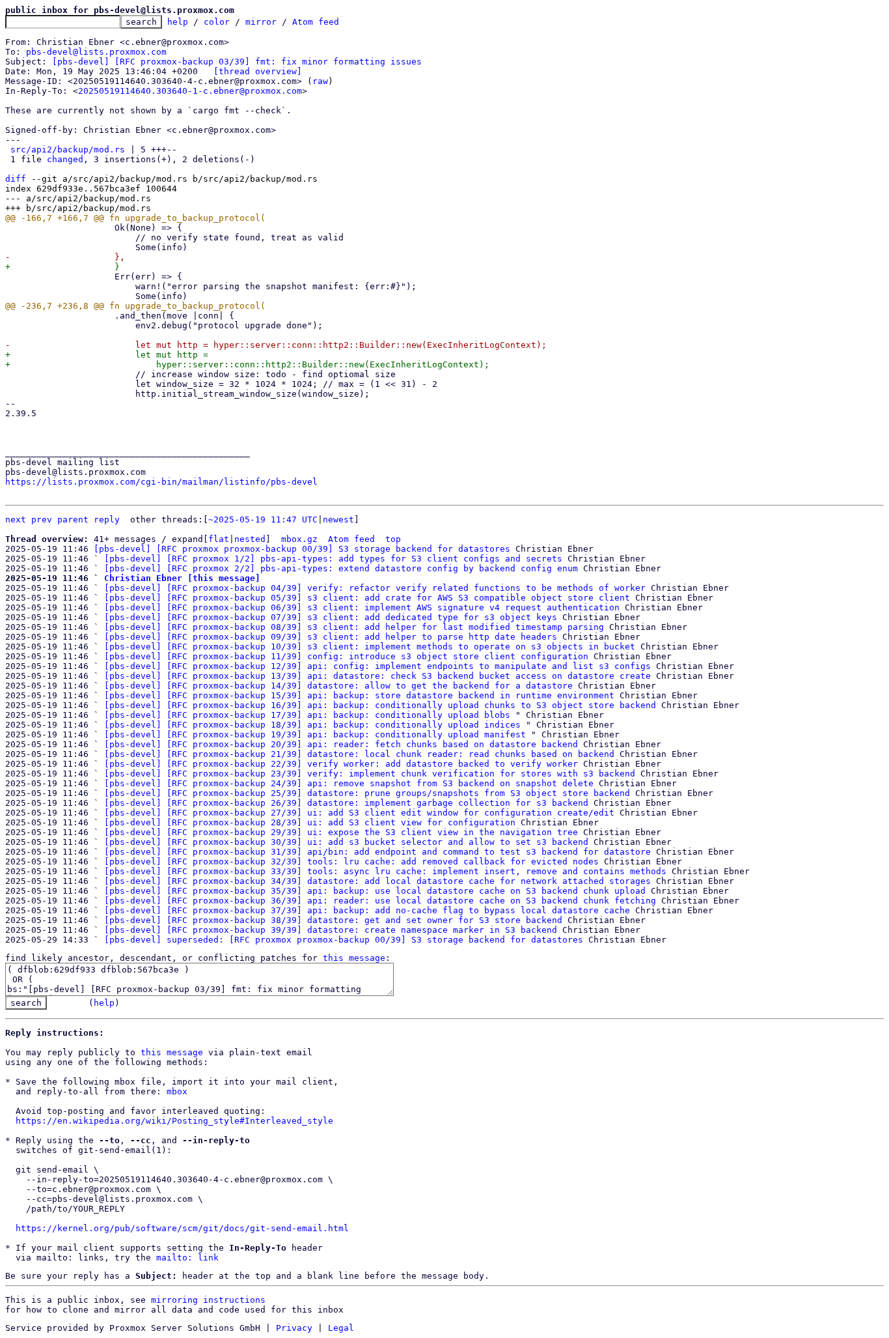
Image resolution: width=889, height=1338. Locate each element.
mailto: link (187, 1257)
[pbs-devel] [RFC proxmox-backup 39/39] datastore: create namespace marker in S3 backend (330, 930)
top (393, 539)
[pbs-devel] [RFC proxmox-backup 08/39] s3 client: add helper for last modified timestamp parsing (354, 627)
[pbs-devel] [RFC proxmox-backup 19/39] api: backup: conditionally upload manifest (315, 734)
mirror (261, 22)
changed (65, 159)
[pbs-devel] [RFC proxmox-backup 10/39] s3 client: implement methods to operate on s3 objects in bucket (369, 646)
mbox (177, 1091)
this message (354, 958)
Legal (341, 1328)
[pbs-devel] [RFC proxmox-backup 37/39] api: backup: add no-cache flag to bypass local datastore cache (367, 910)
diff (15, 179)
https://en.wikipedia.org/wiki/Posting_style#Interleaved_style (174, 1121)
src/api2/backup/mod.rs (67, 149)
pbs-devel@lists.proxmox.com (96, 52)
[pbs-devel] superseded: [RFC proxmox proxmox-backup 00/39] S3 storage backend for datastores (343, 940)
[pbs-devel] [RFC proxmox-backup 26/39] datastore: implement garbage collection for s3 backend (346, 803)
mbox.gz (299, 539)
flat (218, 539)
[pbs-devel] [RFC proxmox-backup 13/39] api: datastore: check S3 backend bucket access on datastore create (377, 676)
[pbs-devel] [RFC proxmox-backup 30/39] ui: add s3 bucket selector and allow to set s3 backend (346, 842)
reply (107, 519)
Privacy (294, 1328)
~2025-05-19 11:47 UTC (263, 519)
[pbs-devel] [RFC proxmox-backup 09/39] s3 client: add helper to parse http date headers (330, 637)
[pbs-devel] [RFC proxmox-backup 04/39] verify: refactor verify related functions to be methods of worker (375, 588)
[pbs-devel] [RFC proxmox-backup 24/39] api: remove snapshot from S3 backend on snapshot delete (349, 783)
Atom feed (315, 22)
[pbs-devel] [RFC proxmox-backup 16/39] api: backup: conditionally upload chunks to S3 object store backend (380, 705)
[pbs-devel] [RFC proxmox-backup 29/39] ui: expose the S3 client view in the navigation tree (341, 832)
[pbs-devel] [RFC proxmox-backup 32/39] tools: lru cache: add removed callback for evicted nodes (351, 861)
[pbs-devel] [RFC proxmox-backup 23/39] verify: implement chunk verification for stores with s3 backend (369, 773)
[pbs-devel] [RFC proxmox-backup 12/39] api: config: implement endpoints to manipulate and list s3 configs (377, 666)
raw (320, 81)
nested (250, 539)
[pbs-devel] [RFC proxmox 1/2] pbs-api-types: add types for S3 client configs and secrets (333, 558)
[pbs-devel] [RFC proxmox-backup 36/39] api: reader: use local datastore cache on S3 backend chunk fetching (380, 900)
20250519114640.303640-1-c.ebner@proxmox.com (190, 91)
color (217, 22)
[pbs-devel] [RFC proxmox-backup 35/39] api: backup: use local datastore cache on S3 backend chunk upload (375, 891)
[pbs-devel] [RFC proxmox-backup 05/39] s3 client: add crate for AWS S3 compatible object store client (367, 598)
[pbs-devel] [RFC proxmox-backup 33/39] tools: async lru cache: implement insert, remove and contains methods (385, 871)
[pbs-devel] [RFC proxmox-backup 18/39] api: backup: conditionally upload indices (312, 725)
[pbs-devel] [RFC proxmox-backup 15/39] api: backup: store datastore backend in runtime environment (359, 695)
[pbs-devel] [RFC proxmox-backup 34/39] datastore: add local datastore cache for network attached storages (377, 881)
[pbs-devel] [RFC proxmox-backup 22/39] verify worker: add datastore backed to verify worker (341, 764)
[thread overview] (257, 71)
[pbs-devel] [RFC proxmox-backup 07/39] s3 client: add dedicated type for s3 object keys (330, 617)
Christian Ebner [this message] (182, 578)
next (15, 519)
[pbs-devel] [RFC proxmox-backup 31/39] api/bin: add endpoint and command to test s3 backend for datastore (377, 852)
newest (338, 519)
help (177, 22)
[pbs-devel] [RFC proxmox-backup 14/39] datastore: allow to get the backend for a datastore (338, 685)
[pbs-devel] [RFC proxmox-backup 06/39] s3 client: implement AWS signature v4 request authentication (362, 607)
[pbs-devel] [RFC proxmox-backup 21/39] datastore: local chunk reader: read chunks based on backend (359, 754)
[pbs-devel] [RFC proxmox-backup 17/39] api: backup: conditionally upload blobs (307, 715)
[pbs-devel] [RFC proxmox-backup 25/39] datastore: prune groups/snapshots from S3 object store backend (367, 793)
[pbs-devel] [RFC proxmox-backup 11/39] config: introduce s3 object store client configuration (346, 656)
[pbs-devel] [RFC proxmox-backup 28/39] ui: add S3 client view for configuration (309, 822)
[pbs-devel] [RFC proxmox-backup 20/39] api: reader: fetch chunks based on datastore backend (341, 744)
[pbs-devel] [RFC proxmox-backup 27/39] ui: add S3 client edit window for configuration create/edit (359, 813)
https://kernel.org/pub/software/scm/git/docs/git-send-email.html (182, 1228)
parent (73, 519)
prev (41, 519)
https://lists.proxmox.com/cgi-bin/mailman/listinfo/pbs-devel (161, 482)
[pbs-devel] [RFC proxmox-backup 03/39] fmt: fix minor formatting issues (237, 61)
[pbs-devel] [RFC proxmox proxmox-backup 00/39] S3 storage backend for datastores (302, 549)
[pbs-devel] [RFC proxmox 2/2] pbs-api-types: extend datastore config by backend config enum (341, 568)
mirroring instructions (208, 1300)
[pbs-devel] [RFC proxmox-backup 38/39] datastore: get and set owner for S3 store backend (333, 920)
